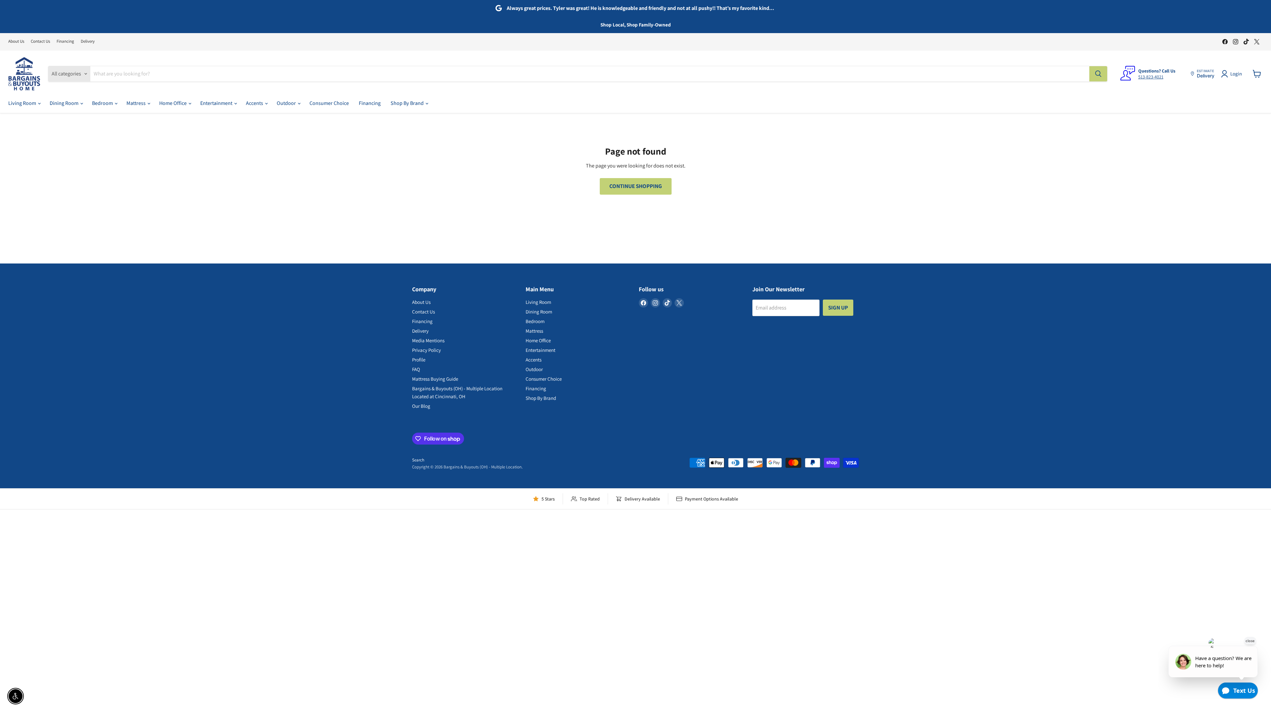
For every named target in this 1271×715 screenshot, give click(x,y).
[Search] (1098, 73)
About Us (16, 41)
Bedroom (103, 103)
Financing (65, 41)
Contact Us (40, 41)
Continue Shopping (635, 186)
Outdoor (287, 103)
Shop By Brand (408, 103)
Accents (255, 103)
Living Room (22, 103)
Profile (418, 360)
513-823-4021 (1150, 77)
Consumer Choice (329, 103)
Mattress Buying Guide (435, 379)
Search (418, 460)
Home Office (173, 103)
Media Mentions (428, 340)
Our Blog (421, 406)
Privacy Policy (426, 350)
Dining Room (64, 103)
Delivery (88, 41)
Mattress (136, 103)
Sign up (838, 307)
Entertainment (216, 103)
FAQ (416, 369)
